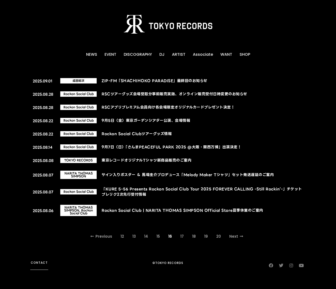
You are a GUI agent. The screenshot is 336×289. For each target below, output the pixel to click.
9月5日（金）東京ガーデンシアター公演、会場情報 (146, 121)
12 (122, 236)
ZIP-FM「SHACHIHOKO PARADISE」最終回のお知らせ (154, 81)
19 (206, 236)
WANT (226, 54)
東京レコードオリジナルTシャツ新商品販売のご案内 (146, 160)
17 (182, 236)
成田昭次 (78, 80)
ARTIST (178, 54)
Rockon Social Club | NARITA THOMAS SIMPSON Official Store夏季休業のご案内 (182, 210)
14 (146, 236)
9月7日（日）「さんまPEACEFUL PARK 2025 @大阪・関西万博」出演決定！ (171, 147)
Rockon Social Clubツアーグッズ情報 (137, 134)
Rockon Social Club (78, 94)
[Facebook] (271, 265)
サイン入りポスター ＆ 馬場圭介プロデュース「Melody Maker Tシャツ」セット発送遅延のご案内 (188, 175)
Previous (103, 236)
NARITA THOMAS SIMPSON (78, 175)
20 (218, 236)
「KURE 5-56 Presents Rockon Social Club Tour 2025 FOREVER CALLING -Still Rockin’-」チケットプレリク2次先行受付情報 (202, 192)
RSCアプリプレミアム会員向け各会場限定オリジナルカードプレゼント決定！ (168, 107)
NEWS (91, 54)
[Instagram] (291, 265)
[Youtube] (301, 265)
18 (194, 236)
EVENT (110, 54)
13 (134, 236)
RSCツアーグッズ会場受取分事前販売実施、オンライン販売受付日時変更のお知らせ (174, 94)
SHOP (245, 54)
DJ (162, 54)
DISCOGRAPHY (138, 54)
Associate (203, 54)
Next (233, 236)
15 (158, 236)
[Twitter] (281, 265)
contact (39, 263)
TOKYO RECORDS (78, 160)
